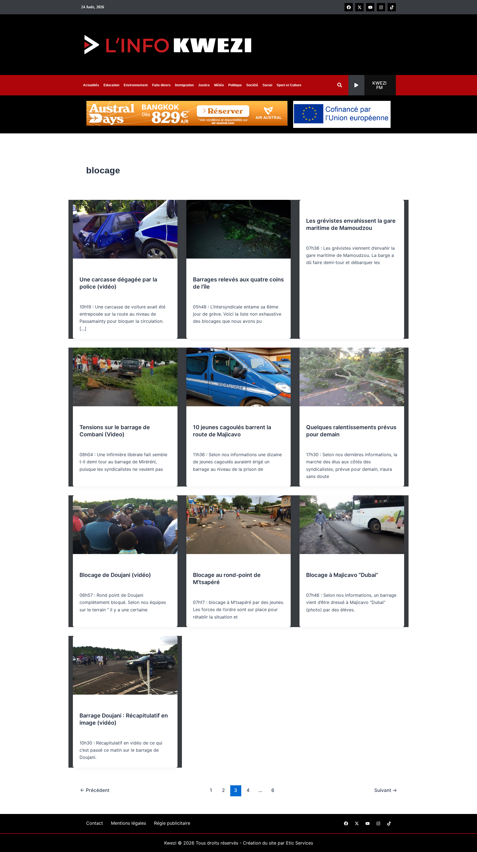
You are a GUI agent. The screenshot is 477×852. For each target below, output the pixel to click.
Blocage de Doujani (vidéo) (115, 575)
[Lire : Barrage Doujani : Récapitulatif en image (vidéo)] (125, 665)
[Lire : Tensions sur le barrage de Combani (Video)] (125, 376)
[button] (372, 85)
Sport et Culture (289, 85)
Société (252, 85)
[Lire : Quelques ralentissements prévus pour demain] (352, 376)
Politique (235, 85)
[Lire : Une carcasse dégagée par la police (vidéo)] (125, 229)
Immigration (184, 85)
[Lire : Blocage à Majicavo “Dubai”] (352, 524)
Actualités (91, 85)
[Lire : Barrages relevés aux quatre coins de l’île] (238, 229)
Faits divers (161, 85)
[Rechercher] (340, 85)
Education (111, 85)
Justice (204, 85)
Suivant (385, 790)
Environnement (136, 85)
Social (267, 85)
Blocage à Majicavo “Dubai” (342, 575)
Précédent (94, 790)
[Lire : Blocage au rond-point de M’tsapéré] (238, 524)
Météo (219, 85)
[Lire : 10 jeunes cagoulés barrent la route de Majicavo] (238, 376)
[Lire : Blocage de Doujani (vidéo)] (125, 524)
